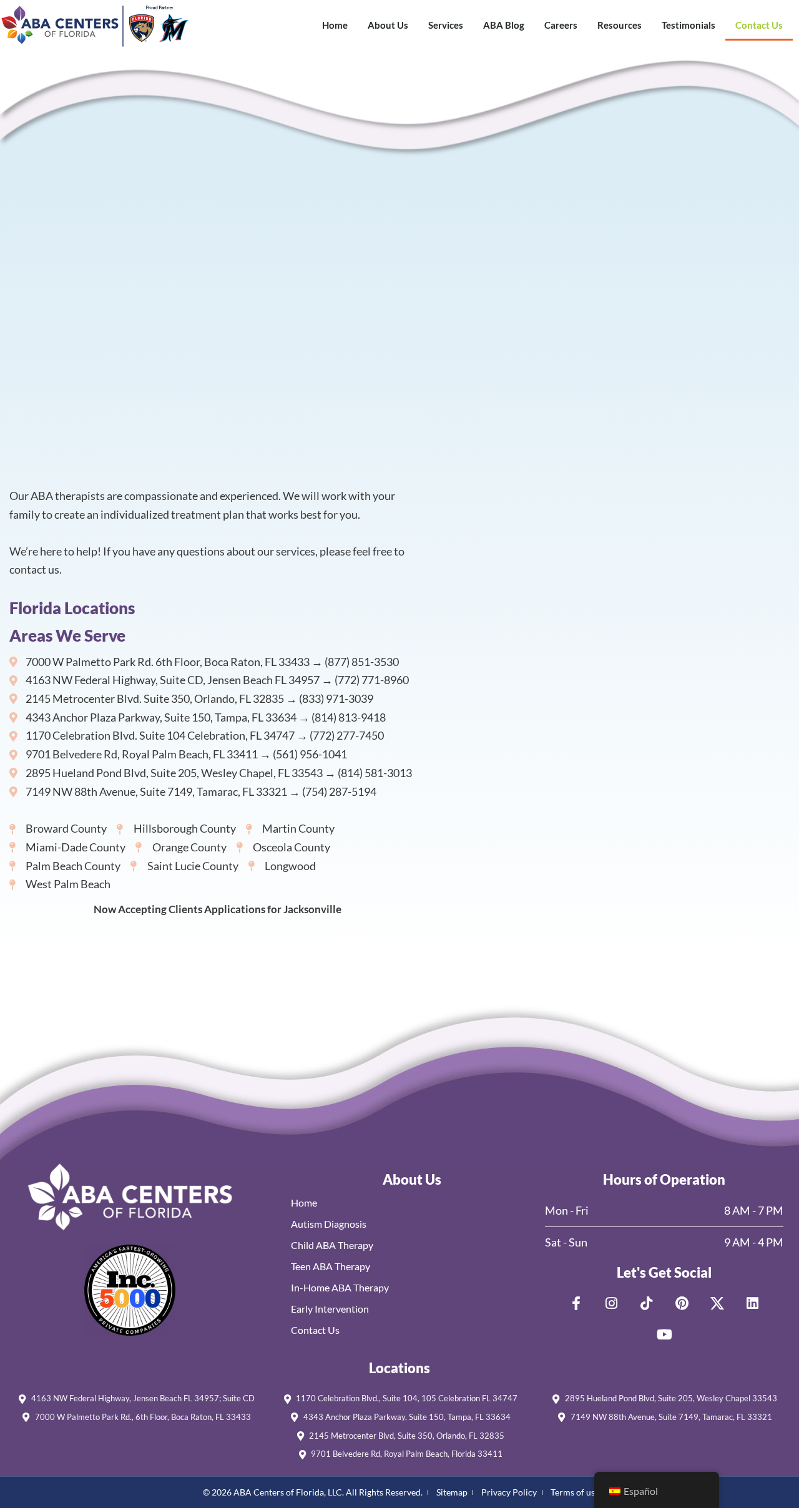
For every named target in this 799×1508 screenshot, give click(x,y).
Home (335, 25)
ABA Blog (503, 25)
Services (445, 25)
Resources (619, 25)
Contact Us (759, 25)
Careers (560, 25)
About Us (388, 25)
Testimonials (688, 25)
